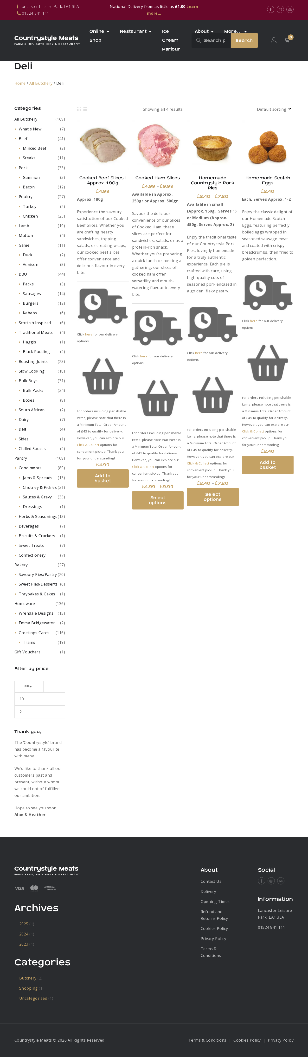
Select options (158, 146)
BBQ (23, 274)
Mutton (26, 235)
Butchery (28, 978)
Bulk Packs (33, 390)
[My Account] (273, 40)
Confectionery (32, 555)
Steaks (29, 158)
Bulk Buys (28, 380)
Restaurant (133, 31)
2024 (23, 934)
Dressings (32, 506)
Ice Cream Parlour (171, 40)
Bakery (21, 564)
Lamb (24, 225)
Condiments (30, 467)
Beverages (29, 526)
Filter (29, 686)
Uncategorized (33, 998)
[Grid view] (79, 109)
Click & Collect (88, 445)
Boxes (28, 400)
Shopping (28, 988)
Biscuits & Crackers (37, 535)
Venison (30, 264)
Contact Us (211, 881)
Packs (28, 284)
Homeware (24, 603)
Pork (23, 167)
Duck (27, 255)
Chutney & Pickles (40, 487)
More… (233, 31)
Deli (22, 429)
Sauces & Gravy (37, 497)
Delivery (208, 891)
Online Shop (97, 36)
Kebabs (30, 313)
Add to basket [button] (103, 146)
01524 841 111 (271, 927)
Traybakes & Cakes (37, 594)
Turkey (30, 206)
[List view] (85, 109)
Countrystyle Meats (46, 38)
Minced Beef (34, 148)
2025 (23, 924)
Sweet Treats (31, 545)
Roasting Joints (33, 361)
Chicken (30, 216)
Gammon (31, 177)
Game (24, 245)
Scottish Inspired (35, 322)
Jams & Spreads (37, 477)
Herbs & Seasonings (38, 516)
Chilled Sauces (32, 448)
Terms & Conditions (207, 1040)
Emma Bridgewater (37, 622)
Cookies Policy (214, 928)
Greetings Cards (34, 632)
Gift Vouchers (27, 652)
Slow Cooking (32, 371)
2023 (23, 944)
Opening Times (215, 901)
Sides (24, 439)
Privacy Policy (213, 938)
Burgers (30, 303)
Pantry (20, 458)
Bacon (29, 187)
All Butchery (40, 83)
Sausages (32, 293)
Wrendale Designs (36, 613)
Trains (29, 642)
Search (244, 40)
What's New (30, 129)
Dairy (24, 419)
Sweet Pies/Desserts (38, 584)
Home (20, 83)
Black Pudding (36, 351)
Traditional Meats (36, 332)
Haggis (29, 342)
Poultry (26, 196)
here (89, 334)
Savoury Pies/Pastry (38, 574)
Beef (23, 138)
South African (32, 409)
